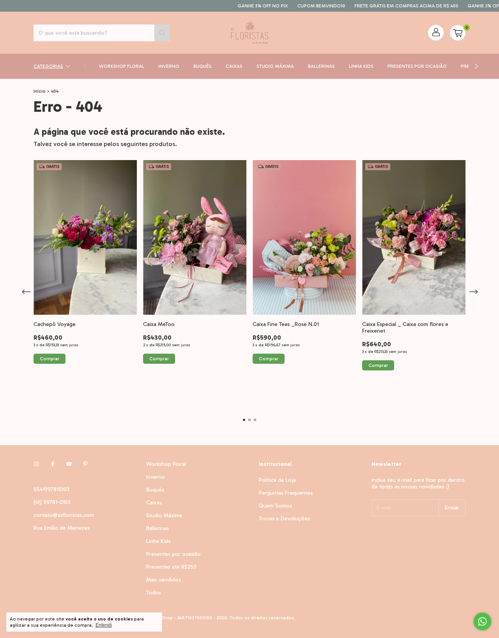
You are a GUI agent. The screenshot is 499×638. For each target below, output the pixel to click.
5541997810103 (51, 489)
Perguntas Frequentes (286, 493)
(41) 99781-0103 (52, 502)
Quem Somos (275, 505)
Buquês (202, 66)
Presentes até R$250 (171, 567)
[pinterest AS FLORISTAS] (85, 464)
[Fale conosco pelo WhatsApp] (482, 621)
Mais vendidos (163, 579)
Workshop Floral (121, 66)
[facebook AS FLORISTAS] (52, 464)
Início (40, 91)
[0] (457, 33)
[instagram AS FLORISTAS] (36, 464)
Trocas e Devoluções (284, 518)
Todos (153, 592)
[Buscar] (162, 33)
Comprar (49, 358)
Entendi (104, 625)
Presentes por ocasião (417, 66)
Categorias (48, 66)
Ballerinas (321, 66)
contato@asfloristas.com (64, 515)
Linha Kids (361, 66)
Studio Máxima (275, 66)
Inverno (168, 66)
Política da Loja (277, 480)
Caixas (234, 66)
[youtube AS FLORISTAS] (69, 464)
